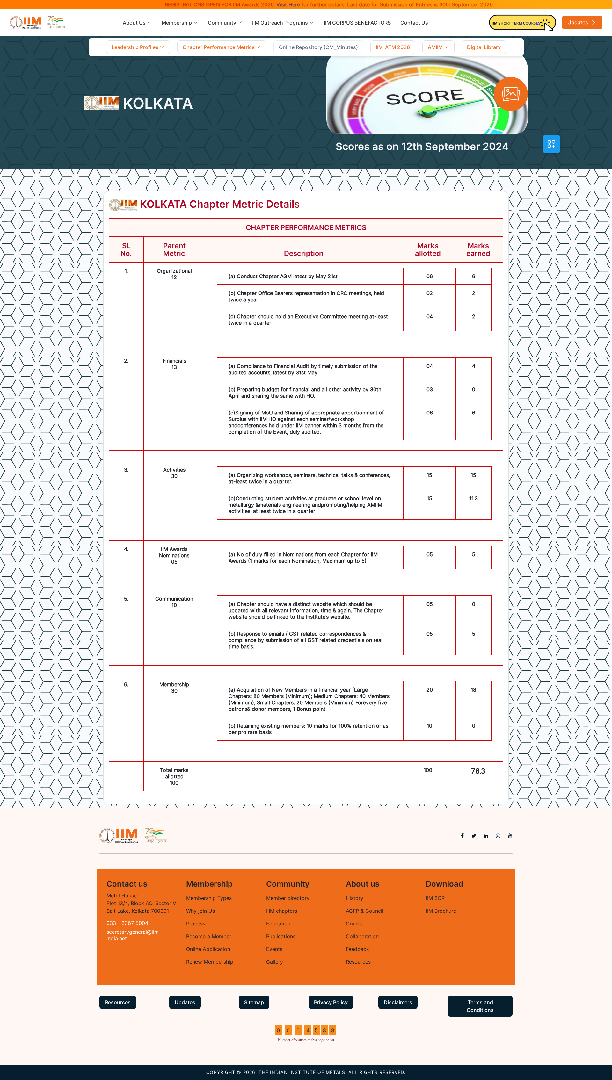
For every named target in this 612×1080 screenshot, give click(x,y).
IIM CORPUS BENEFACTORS (357, 22)
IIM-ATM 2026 (393, 47)
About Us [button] (135, 22)
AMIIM (436, 47)
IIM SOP (435, 898)
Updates (578, 22)
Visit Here (266, 4)
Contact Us (414, 22)
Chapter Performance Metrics (219, 47)
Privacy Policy (331, 1002)
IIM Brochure (441, 911)
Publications (280, 936)
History (354, 898)
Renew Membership (209, 962)
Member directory (288, 898)
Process (195, 923)
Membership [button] (177, 22)
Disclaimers (398, 1002)
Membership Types (209, 898)
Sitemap (254, 1002)
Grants (354, 923)
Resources (358, 962)
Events (274, 949)
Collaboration (362, 936)
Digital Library (484, 47)
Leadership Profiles (136, 47)
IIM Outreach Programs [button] (280, 22)
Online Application (208, 949)
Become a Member (208, 936)
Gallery (274, 962)
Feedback (357, 949)
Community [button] (222, 22)
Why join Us (200, 911)
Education (278, 923)
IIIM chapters (281, 911)
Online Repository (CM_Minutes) (318, 47)
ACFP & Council (364, 911)
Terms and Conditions (480, 1006)
